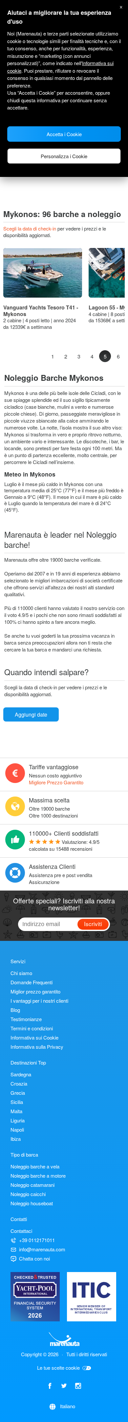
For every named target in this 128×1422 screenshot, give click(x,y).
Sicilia (17, 1101)
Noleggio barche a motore (38, 1175)
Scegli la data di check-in (30, 228)
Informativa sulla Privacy (37, 1046)
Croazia (19, 1083)
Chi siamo (21, 972)
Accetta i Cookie (64, 134)
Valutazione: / (64, 845)
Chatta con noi (34, 1258)
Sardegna (21, 1074)
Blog (15, 1009)
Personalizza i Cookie (64, 156)
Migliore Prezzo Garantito (56, 782)
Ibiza (16, 1138)
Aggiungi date (31, 714)
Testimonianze (26, 1019)
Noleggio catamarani (32, 1184)
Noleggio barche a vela (35, 1166)
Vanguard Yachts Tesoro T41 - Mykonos (40, 311)
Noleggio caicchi (28, 1193)
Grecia (18, 1092)
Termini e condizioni (32, 1028)
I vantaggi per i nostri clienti (39, 1000)
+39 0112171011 (37, 1240)
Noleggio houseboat (32, 1203)
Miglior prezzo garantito (35, 991)
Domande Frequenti (32, 982)
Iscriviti (93, 923)
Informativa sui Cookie (34, 1037)
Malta (16, 1111)
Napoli (17, 1129)
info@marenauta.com (42, 1249)
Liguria (18, 1120)
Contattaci (21, 1230)
